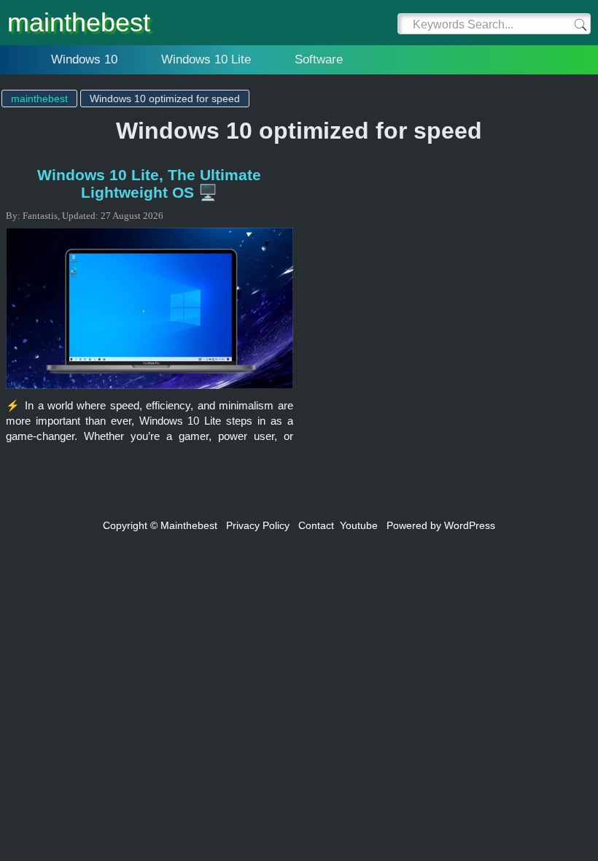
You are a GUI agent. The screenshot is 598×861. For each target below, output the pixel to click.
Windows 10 (84, 59)
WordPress (469, 525)
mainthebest (78, 22)
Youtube (359, 525)
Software (319, 59)
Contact (316, 525)
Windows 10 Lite (206, 59)
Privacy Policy (258, 525)
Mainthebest (188, 525)
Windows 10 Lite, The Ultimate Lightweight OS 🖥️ (149, 183)
